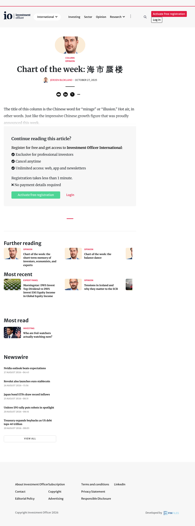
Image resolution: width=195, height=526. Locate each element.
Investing (74, 17)
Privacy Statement (93, 491)
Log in (157, 20)
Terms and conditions (95, 484)
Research (116, 17)
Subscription (56, 484)
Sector (88, 17)
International (45, 17)
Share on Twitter (72, 94)
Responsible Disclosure (96, 498)
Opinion (101, 17)
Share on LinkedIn (65, 94)
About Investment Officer (31, 484)
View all (30, 438)
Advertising (55, 498)
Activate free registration (169, 14)
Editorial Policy (25, 498)
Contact (20, 491)
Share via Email (58, 94)
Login (70, 195)
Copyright (54, 491)
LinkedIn (119, 484)
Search (145, 17)
